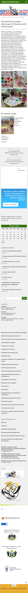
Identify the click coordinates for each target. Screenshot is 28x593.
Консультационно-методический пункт (13, 339)
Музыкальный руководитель (10, 432)
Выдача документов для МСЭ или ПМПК (14, 332)
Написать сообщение (11, 204)
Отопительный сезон (7, 408)
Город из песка (7, 277)
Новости (4, 17)
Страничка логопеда (7, 346)
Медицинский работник (8, 429)
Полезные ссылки (6, 401)
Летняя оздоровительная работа (11, 371)
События (21, 17)
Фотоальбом (5, 386)
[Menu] (26, 2)
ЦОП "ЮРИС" (23, 588)
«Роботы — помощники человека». (5, 137)
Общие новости (13, 17)
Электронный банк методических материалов (11, 440)
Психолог (4, 425)
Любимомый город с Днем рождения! (14, 266)
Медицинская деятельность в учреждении (10, 375)
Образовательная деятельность (11, 336)
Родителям (4, 389)
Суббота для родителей (8, 367)
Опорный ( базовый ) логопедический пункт (13, 360)
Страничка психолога (8, 349)
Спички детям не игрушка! (11, 261)
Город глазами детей (9, 272)
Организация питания (8, 342)
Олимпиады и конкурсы (9, 379)
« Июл (3, 242)
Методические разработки (9, 352)
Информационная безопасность (11, 398)
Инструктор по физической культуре (13, 435)
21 (18, 236)
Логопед (3, 422)
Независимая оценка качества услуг (12, 404)
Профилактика (5, 356)
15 (21, 234)
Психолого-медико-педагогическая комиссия (12, 412)
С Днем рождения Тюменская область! (14, 256)
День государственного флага (12, 251)
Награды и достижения (8, 383)
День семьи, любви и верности (12, 289)
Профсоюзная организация (9, 364)
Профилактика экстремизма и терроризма (10, 393)
